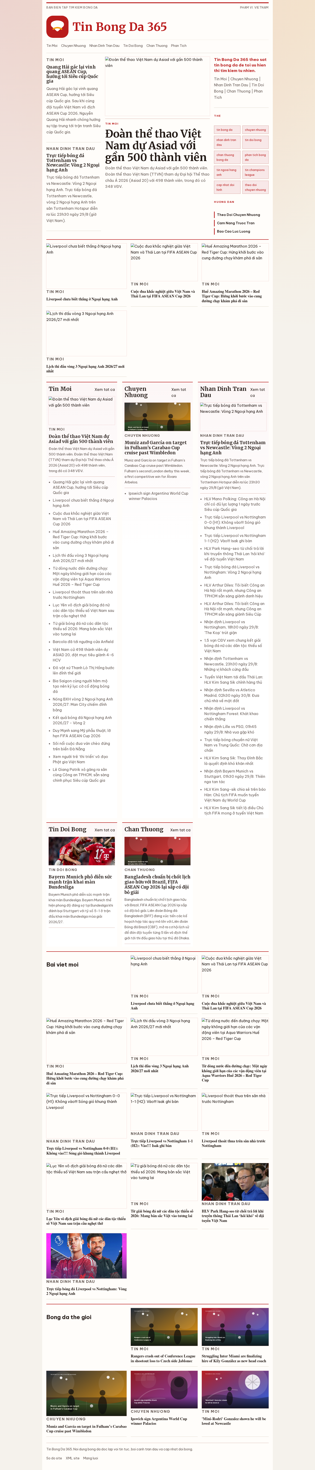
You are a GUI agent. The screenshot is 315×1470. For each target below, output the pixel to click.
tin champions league (255, 172)
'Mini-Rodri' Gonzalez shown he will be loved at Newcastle (234, 1421)
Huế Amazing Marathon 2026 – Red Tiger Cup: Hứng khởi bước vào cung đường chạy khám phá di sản (232, 296)
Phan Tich (179, 45)
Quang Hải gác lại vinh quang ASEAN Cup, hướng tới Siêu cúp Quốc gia (72, 74)
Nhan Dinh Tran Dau (104, 45)
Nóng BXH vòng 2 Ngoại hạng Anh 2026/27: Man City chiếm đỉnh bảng (83, 704)
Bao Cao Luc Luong (233, 231)
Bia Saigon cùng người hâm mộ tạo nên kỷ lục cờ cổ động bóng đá (81, 686)
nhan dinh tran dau (226, 142)
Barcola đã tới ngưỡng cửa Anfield (83, 641)
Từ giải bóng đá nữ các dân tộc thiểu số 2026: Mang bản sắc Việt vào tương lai (82, 628)
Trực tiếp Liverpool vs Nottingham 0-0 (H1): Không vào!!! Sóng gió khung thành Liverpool (235, 522)
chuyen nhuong (255, 130)
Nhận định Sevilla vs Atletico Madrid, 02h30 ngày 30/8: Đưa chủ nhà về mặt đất (231, 695)
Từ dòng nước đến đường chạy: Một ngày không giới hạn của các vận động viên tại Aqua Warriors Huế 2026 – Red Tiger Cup (234, 1073)
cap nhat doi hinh (225, 187)
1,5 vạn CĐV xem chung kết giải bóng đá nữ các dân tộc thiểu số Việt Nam (233, 645)
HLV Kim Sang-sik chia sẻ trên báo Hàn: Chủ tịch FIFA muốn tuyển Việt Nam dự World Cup (235, 794)
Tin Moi (51, 45)
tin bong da (224, 130)
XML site (73, 1458)
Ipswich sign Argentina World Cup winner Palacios (159, 1421)
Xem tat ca (105, 389)
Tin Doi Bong (133, 45)
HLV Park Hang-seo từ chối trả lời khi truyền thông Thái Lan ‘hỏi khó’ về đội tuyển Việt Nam (234, 553)
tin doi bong (253, 140)
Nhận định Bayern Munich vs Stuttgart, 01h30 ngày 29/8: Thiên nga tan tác (234, 776)
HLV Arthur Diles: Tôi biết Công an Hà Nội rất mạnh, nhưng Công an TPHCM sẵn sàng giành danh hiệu (234, 590)
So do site (54, 1458)
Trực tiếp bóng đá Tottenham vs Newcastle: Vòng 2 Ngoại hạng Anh (73, 162)
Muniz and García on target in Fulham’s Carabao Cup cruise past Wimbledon (156, 448)
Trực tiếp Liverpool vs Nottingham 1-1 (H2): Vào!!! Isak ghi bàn (162, 1143)
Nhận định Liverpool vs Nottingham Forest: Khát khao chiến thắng (231, 713)
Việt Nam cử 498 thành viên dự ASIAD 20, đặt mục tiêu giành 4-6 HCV (83, 654)
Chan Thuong (156, 45)
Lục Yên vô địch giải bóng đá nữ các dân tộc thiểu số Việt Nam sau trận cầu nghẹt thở (83, 610)
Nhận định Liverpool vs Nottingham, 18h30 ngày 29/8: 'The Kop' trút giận (231, 627)
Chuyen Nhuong (73, 45)
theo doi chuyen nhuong (255, 187)
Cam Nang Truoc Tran (236, 223)
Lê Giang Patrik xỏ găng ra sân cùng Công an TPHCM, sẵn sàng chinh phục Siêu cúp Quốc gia (81, 774)
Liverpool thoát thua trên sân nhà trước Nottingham (233, 1143)
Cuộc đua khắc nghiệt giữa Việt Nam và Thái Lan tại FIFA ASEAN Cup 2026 (163, 293)
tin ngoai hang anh (226, 172)
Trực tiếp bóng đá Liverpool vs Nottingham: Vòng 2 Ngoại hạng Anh (232, 572)
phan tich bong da (255, 157)
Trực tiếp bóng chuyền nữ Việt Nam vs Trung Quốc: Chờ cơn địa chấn (233, 745)
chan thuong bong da (225, 157)
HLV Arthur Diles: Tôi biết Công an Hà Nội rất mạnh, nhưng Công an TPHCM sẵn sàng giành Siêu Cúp (234, 609)
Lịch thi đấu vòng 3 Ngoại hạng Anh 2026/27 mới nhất (85, 368)
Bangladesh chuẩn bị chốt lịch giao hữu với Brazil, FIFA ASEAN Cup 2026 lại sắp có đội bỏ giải (157, 884)
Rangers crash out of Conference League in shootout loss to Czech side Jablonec (163, 1358)
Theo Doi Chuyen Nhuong (238, 215)
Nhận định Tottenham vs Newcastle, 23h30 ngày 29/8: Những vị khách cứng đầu (231, 663)
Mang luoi (90, 1458)
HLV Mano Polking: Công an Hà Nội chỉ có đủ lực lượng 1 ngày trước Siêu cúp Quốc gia (234, 504)
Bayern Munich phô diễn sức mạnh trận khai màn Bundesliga (80, 882)
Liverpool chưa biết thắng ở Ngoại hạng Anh (82, 299)
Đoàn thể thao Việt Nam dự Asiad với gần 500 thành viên (156, 145)
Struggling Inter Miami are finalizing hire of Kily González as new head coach (234, 1358)
